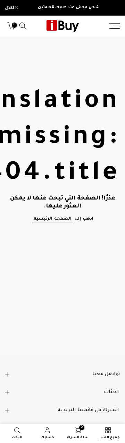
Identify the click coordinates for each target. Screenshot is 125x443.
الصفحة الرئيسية (53, 219)
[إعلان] (68, 8)
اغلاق (10, 8)
